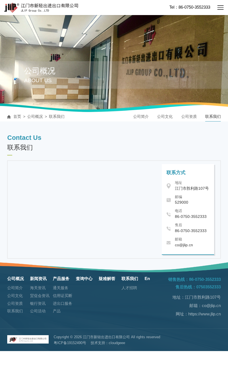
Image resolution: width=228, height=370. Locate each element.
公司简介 (141, 116)
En (147, 278)
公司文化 (165, 116)
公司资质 (189, 116)
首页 (17, 116)
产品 (57, 311)
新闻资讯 (38, 278)
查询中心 (84, 278)
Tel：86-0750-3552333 (189, 7)
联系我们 (57, 116)
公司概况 (35, 116)
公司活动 (38, 311)
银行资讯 (38, 303)
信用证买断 (62, 296)
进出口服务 (62, 303)
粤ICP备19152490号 (70, 343)
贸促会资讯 (39, 296)
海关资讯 (38, 288)
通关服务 (60, 288)
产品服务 (61, 278)
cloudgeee (117, 343)
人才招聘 (129, 288)
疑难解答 (107, 278)
